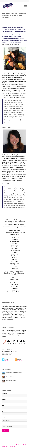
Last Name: (4, 418)
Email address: (5, 424)
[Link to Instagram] (26, 444)
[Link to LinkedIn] (21, 444)
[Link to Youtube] (23, 444)
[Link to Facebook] (16, 444)
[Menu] (25, 5)
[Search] (21, 5)
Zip (3, 405)
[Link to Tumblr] (19, 444)
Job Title (4, 399)
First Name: (5, 411)
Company (4, 393)
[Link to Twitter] (14, 444)
